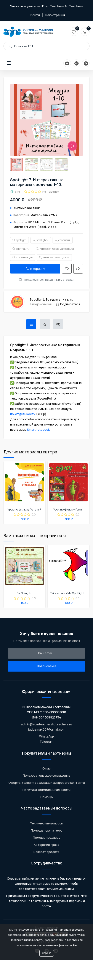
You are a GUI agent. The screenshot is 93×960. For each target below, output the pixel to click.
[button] (9, 63)
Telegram (46, 741)
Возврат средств (46, 852)
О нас (46, 768)
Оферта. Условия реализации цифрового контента (46, 783)
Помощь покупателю (46, 830)
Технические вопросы (46, 823)
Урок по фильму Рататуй (24, 509)
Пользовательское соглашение (47, 775)
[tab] (31, 324)
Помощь (46, 797)
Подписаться (70, 304)
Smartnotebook (38, 429)
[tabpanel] (46, 387)
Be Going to (24, 593)
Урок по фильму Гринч (68, 509)
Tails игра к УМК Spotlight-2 (68, 593)
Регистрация (55, 15)
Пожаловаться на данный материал (49, 280)
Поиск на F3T (24, 46)
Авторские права (46, 845)
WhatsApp (46, 736)
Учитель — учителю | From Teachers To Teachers (46, 6)
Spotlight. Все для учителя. (51, 299)
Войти (35, 15)
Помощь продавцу (46, 837)
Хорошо (46, 953)
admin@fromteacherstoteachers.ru (46, 724)
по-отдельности (22, 414)
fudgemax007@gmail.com (46, 729)
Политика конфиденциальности (46, 790)
